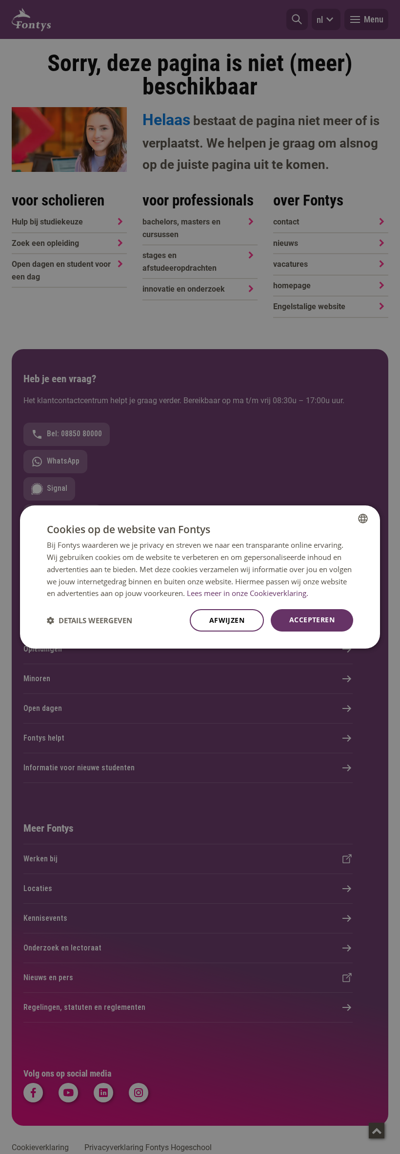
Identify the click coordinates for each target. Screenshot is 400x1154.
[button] (89, 620)
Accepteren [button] (312, 619)
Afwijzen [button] (226, 620)
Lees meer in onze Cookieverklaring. (247, 593)
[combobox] (363, 518)
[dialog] (200, 577)
